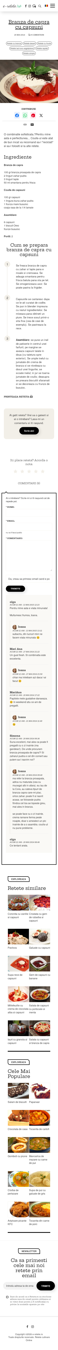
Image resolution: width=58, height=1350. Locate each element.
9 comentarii (37, 35)
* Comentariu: (14, 538)
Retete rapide (42, 48)
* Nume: (10, 507)
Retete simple (29, 53)
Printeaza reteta (17, 396)
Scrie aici (29, 430)
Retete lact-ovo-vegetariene (22, 48)
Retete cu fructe (44, 43)
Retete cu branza (14, 43)
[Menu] (52, 6)
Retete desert (29, 43)
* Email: (10, 521)
